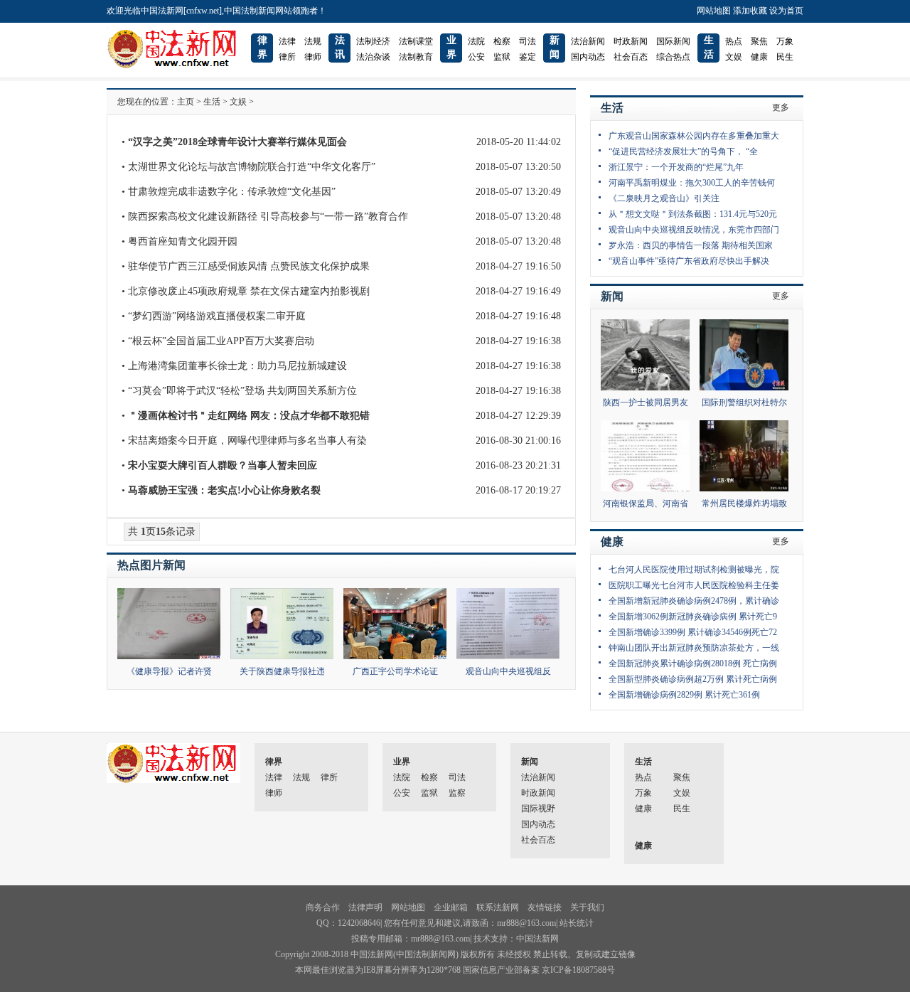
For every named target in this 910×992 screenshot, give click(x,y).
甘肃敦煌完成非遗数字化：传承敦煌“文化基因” (232, 191)
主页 (185, 102)
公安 (476, 57)
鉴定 (527, 57)
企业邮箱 (451, 907)
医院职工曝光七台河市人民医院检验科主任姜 (694, 585)
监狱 (501, 57)
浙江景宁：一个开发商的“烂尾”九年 (676, 167)
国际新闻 (673, 41)
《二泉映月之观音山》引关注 (664, 198)
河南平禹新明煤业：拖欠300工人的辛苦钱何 (692, 183)
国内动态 (588, 57)
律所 (287, 57)
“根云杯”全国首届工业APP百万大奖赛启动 (221, 341)
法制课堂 (416, 41)
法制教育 (416, 57)
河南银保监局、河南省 (645, 503)
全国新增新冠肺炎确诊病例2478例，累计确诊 (694, 601)
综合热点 (673, 57)
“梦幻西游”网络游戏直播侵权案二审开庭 (217, 316)
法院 (476, 41)
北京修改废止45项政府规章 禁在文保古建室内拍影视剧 (249, 291)
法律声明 (365, 907)
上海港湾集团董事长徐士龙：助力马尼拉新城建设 (237, 366)
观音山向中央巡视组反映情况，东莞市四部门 (694, 230)
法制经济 (373, 41)
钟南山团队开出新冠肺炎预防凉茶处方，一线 (694, 648)
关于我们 (587, 907)
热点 (733, 41)
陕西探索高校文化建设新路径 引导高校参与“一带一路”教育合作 (268, 216)
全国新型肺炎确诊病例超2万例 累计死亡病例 (693, 679)
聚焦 (759, 41)
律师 (312, 57)
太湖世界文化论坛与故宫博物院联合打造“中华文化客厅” (251, 166)
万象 (784, 41)
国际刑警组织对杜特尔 (744, 402)
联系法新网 (497, 907)
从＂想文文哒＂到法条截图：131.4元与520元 (693, 214)
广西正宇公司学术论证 (395, 671)
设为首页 (786, 11)
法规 (312, 41)
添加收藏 (750, 11)
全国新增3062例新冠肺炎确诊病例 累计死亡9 (693, 617)
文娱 (733, 57)
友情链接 (545, 907)
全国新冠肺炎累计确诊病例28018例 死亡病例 (693, 663)
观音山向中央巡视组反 (508, 671)
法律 (287, 41)
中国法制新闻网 (426, 954)
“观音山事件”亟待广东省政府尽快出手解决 (689, 261)
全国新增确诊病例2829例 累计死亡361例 (684, 695)
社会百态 (631, 57)
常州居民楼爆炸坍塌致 (744, 503)
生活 (211, 102)
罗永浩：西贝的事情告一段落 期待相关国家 (691, 245)
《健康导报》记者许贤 (169, 671)
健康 (759, 57)
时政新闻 (631, 41)
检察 (501, 41)
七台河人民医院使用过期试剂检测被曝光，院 (694, 570)
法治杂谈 (373, 57)
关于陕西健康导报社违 (282, 671)
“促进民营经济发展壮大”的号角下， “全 (683, 151)
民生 (784, 57)
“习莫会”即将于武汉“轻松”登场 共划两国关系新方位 (242, 390)
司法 (527, 41)
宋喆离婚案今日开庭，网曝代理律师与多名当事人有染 (247, 440)
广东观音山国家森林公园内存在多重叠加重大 (694, 136)
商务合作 (323, 907)
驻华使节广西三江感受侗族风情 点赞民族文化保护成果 (249, 266)
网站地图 (714, 11)
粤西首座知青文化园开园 (182, 241)
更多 (780, 107)
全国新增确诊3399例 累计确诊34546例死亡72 (693, 632)
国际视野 (538, 809)
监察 (457, 793)
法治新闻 (588, 41)
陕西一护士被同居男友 (645, 402)
